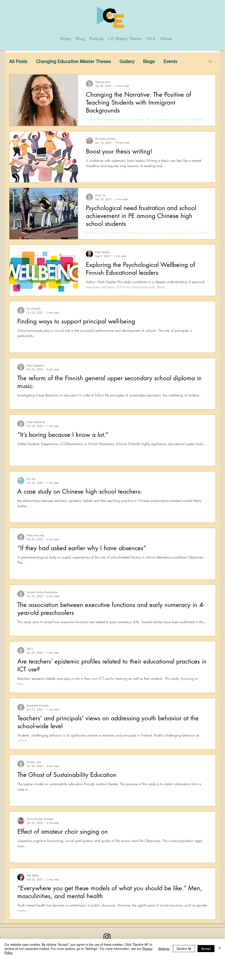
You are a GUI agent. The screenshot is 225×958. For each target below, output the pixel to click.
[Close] (219, 948)
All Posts (18, 61)
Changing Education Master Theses (73, 61)
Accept (206, 948)
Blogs (149, 61)
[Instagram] (107, 937)
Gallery (127, 61)
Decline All (184, 948)
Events (170, 61)
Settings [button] (163, 948)
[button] (210, 61)
